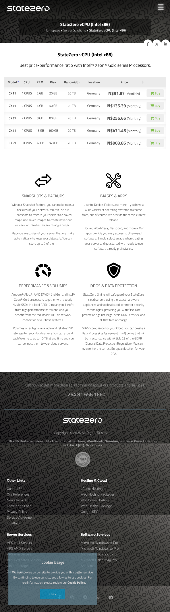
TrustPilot (14, 523)
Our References (18, 494)
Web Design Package (96, 506)
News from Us (17, 500)
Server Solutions (74, 30)
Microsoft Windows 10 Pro (100, 548)
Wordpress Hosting (95, 500)
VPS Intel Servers (19, 543)
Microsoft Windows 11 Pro (99, 543)
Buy (157, 93)
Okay (52, 594)
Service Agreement (21, 517)
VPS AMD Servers (20, 548)
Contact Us (15, 488)
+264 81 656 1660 (85, 394)
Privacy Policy (17, 512)
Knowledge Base (19, 506)
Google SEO (90, 512)
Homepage (52, 30)
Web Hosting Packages (98, 494)
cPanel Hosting (92, 488)
